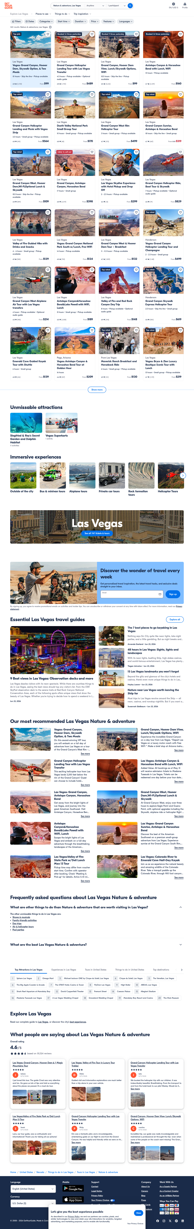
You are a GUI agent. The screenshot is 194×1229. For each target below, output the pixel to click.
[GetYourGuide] (8, 5)
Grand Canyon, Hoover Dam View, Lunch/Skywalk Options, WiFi (156, 1118)
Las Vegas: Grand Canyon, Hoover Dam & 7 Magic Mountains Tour (38, 1064)
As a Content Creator (169, 1191)
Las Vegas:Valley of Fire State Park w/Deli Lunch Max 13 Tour (36, 1118)
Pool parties (18, 930)
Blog (143, 1195)
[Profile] (185, 4)
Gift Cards (145, 1205)
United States (26, 1172)
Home (13, 1172)
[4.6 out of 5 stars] (18, 1053)
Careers (144, 1191)
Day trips (16, 923)
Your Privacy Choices (100, 1200)
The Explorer (146, 1209)
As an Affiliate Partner (169, 1195)
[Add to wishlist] (47, 34)
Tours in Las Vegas (86, 1172)
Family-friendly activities (24, 920)
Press (143, 1200)
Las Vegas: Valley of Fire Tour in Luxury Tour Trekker (93, 1064)
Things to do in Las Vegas (60, 1172)
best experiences (78, 1022)
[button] (30, 59)
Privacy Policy (97, 1195)
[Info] (50, 27)
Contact (94, 1186)
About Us (145, 1186)
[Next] (183, 475)
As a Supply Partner (168, 1186)
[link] (30, 59)
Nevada (40, 1172)
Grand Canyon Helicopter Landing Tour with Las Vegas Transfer (155, 1064)
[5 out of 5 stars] (38, 1070)
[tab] (28, 970)
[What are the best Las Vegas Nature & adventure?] (181, 944)
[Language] (173, 4)
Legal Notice (96, 1191)
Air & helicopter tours (23, 926)
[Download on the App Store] (73, 1200)
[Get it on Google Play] (73, 1188)
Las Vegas (43, 1022)
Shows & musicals (21, 917)
